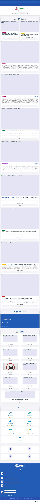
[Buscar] (27, 13)
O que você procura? (14, 13)
